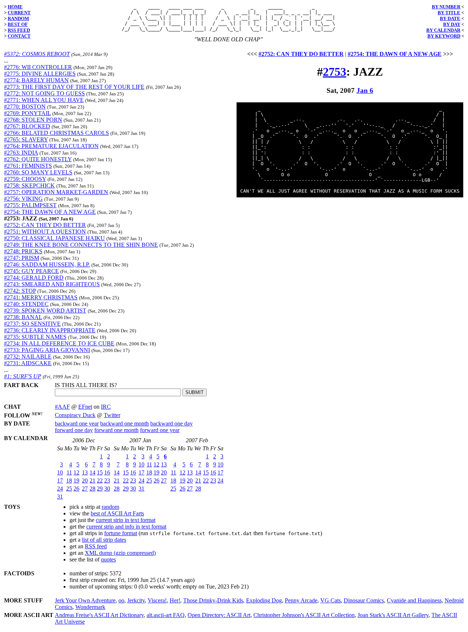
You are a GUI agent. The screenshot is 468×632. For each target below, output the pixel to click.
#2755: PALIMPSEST (30, 205)
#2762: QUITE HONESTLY (38, 159)
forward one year (160, 430)
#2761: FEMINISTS (28, 166)
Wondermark (90, 607)
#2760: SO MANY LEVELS (38, 172)
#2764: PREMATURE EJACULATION (51, 146)
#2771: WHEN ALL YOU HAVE (44, 100)
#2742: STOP (20, 291)
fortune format (120, 533)
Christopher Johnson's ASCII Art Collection (304, 615)
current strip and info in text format (126, 526)
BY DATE (450, 18)
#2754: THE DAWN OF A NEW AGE (50, 212)
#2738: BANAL (23, 317)
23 (107, 480)
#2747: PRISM (21, 258)
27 (85, 488)
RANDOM (18, 18)
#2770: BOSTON (25, 106)
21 (92, 480)
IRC (106, 407)
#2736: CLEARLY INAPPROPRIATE (49, 330)
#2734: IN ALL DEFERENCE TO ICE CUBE (59, 343)
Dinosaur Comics (364, 600)
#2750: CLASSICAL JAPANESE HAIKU (54, 238)
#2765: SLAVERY (26, 139)
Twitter (112, 415)
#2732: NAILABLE (28, 356)
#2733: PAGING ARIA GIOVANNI (47, 350)
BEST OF (18, 24)
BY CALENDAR (443, 30)
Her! (175, 600)
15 (100, 472)
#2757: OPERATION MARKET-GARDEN (56, 192)
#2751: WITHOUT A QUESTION (45, 231)
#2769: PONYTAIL (27, 113)
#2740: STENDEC (26, 304)
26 (76, 488)
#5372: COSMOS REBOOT (37, 54)
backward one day (171, 423)
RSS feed (96, 546)
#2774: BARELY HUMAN (36, 80)
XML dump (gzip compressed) (120, 553)
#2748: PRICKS (23, 251)
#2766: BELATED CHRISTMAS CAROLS (56, 133)
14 (92, 472)
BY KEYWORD (443, 36)
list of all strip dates (104, 540)
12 (76, 472)
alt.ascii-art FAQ (166, 615)
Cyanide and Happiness (414, 600)
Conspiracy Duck (75, 415)
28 (92, 488)
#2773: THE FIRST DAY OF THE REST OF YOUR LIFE (74, 87)
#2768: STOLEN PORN (33, 120)
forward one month (116, 430)
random (110, 507)
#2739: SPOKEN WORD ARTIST (45, 310)
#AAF (62, 407)
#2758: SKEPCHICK (29, 185)
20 (85, 480)
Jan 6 (364, 90)
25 (69, 488)
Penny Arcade (301, 600)
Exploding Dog (264, 600)
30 (107, 488)
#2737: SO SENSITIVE (32, 324)
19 (76, 480)
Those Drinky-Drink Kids (213, 600)
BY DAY (451, 24)
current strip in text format (125, 520)
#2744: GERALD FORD (34, 278)
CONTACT (19, 36)
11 (69, 472)
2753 (334, 71)
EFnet (85, 407)
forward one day (74, 430)
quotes (108, 559)
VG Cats (330, 600)
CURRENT (19, 12)
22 (100, 480)
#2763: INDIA (21, 153)
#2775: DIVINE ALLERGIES (40, 74)
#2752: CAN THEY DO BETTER (45, 225)
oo (121, 600)
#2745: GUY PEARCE (31, 271)
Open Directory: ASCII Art (219, 615)
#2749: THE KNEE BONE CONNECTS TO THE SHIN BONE (81, 245)
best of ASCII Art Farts (117, 513)
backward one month (124, 423)
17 (60, 480)
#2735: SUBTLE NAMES (35, 337)
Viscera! (157, 600)
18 (69, 480)
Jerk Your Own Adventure (85, 600)
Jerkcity (136, 600)
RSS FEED (19, 30)
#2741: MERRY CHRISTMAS (41, 297)
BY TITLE (449, 12)
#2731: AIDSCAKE (28, 363)
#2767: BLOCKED (27, 126)
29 (100, 488)
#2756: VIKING (23, 199)
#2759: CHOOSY (25, 179)
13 (85, 472)
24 (60, 488)
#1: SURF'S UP (22, 376)
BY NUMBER (446, 7)
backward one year (77, 423)
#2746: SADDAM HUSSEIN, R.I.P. (47, 264)
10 (60, 472)
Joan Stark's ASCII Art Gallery (393, 615)
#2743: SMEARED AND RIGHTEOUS (52, 284)
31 (60, 496)
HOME (15, 7)
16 (107, 472)
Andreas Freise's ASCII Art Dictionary (99, 615)
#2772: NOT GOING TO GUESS (44, 93)
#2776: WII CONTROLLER (38, 67)
